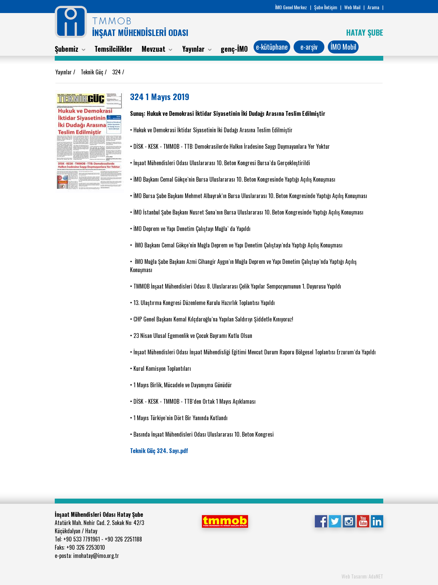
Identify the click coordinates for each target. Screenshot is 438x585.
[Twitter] (334, 520)
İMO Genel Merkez (291, 7)
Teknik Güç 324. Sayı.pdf (159, 451)
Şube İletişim (325, 7)
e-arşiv (309, 46)
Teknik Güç (93, 72)
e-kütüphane (272, 46)
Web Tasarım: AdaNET (362, 576)
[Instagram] (349, 520)
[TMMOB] (225, 520)
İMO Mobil (343, 46)
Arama (373, 7)
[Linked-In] (377, 520)
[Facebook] (320, 520)
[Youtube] (363, 520)
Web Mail (352, 7)
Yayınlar (64, 72)
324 (117, 72)
